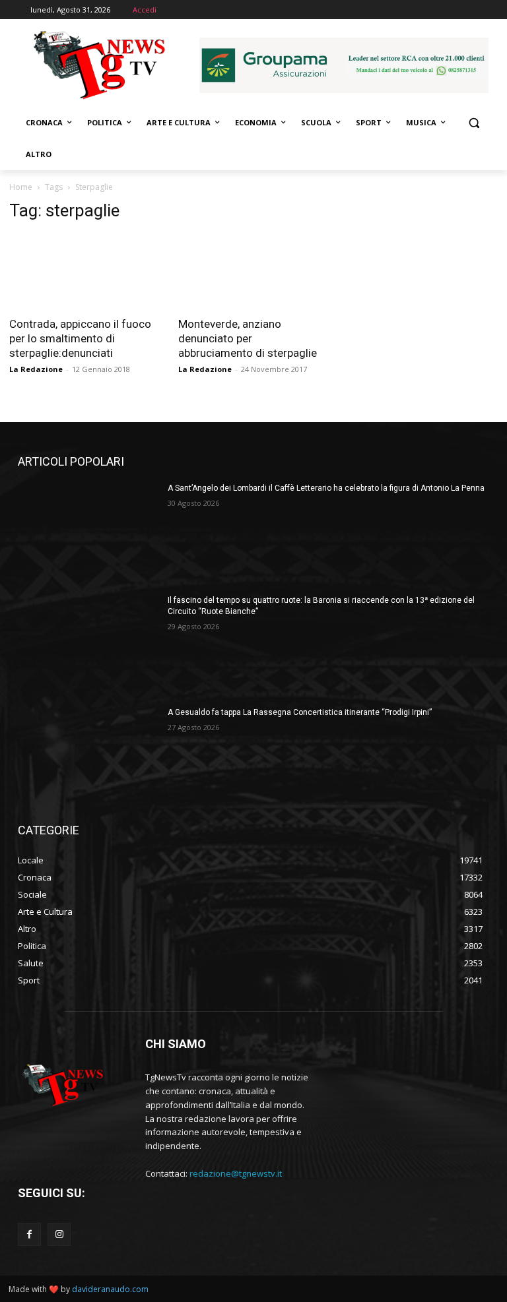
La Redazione (36, 369)
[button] (473, 123)
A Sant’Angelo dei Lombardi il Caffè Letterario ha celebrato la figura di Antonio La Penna (326, 488)
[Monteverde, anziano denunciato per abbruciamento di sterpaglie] (253, 271)
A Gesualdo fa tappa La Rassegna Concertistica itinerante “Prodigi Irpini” (300, 712)
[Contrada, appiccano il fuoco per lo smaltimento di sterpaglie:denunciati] (84, 271)
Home (20, 187)
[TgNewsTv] (99, 67)
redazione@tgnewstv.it (235, 1173)
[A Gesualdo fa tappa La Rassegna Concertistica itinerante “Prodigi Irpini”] (88, 756)
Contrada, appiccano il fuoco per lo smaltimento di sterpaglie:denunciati (80, 338)
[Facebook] (29, 1234)
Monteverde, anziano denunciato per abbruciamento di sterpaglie (247, 338)
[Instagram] (59, 1234)
